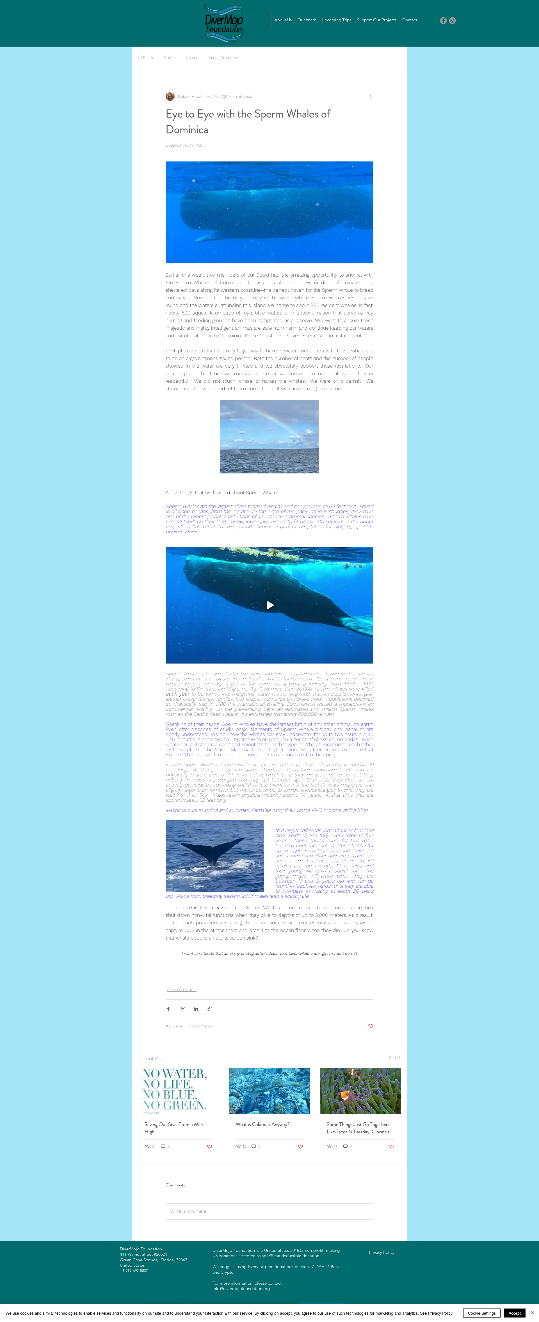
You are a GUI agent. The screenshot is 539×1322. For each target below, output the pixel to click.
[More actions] (370, 96)
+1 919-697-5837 (134, 1270)
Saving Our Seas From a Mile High (174, 1128)
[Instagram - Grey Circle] (452, 20)
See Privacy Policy (436, 1313)
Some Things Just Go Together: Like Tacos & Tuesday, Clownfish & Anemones (359, 1128)
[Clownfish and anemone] (360, 1091)
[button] (282, 20)
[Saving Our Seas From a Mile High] (178, 1091)
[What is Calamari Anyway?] (269, 1091)
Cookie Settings (482, 1313)
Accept (515, 1313)
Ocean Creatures (223, 57)
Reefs (169, 57)
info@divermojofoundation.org (241, 1288)
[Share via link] (209, 1008)
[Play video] (269, 605)
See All (395, 1057)
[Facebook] (443, 20)
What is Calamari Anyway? (262, 1124)
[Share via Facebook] (168, 1008)
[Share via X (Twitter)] (182, 1008)
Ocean (191, 57)
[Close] (532, 1313)
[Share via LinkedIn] (195, 1008)
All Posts (145, 57)
